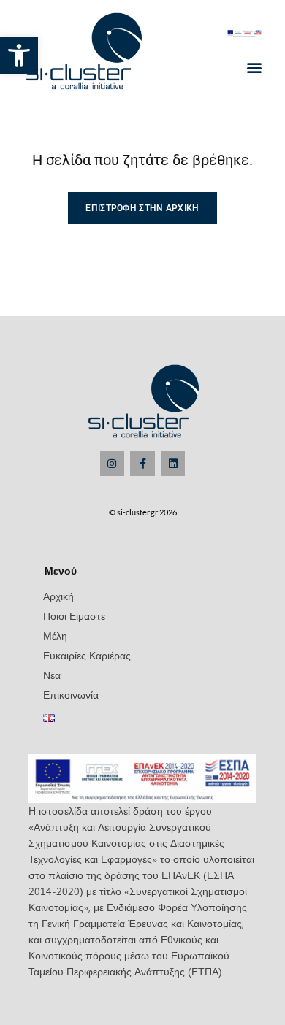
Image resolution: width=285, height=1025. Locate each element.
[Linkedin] (173, 463)
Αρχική (58, 596)
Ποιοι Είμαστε (74, 616)
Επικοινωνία (71, 695)
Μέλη (55, 635)
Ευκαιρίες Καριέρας (87, 655)
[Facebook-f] (142, 463)
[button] (19, 55)
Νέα (52, 675)
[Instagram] (112, 463)
